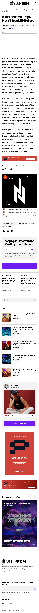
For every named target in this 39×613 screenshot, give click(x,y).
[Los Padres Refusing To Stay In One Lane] (6, 317)
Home (4, 10)
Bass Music (11, 10)
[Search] (35, 300)
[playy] (19, 158)
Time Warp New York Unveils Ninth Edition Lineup (24, 356)
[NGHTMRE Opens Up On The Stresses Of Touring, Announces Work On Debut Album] (28, 283)
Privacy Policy (27, 255)
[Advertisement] (19, 453)
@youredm (14, 385)
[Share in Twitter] (8, 231)
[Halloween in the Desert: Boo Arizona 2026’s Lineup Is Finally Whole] (6, 331)
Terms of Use (8, 256)
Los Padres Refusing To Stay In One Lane (24, 314)
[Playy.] (19, 484)
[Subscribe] (32, 250)
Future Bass (14, 25)
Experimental (8, 541)
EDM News (6, 287)
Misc (21, 541)
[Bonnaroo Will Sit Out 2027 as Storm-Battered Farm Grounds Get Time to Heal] (6, 372)
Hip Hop (16, 541)
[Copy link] (15, 231)
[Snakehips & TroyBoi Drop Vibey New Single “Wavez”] (19, 523)
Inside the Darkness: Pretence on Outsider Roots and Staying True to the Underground (24, 343)
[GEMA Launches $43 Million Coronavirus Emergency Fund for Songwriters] (11, 283)
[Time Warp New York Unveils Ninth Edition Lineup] (6, 359)
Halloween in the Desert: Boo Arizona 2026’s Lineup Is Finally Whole (23, 329)
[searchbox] (17, 300)
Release (21, 25)
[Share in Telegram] (12, 231)
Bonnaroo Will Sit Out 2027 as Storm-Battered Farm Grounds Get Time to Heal (24, 370)
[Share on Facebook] (4, 231)
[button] (3, 3)
